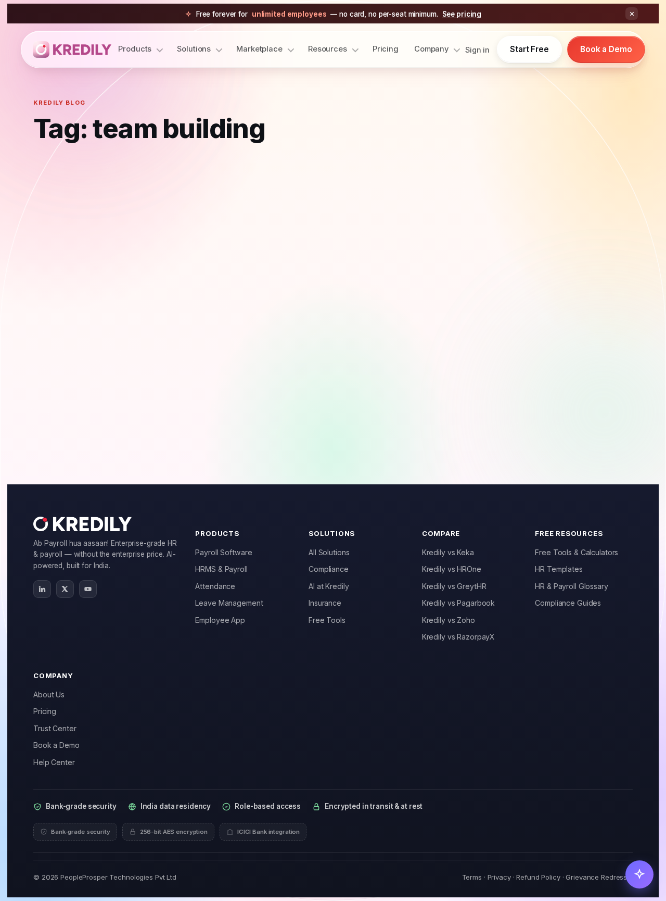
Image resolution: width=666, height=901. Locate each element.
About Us (49, 694)
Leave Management (229, 602)
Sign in (477, 49)
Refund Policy (538, 877)
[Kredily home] (72, 49)
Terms (472, 877)
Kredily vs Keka (448, 552)
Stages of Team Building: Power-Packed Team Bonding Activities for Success (123, 318)
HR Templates (559, 569)
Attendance (215, 586)
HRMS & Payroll (221, 569)
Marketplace (259, 49)
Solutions (194, 49)
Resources (327, 49)
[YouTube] (88, 589)
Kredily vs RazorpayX (458, 636)
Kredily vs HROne (451, 569)
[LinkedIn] (42, 589)
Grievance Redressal (599, 877)
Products (134, 49)
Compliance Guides (568, 602)
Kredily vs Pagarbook (458, 602)
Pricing (386, 49)
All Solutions (329, 552)
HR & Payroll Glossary (571, 586)
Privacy (499, 877)
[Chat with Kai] (639, 874)
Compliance (329, 569)
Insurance (325, 602)
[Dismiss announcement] (631, 13)
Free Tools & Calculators (576, 552)
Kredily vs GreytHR (454, 586)
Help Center (54, 762)
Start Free (529, 49)
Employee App (220, 620)
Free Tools (327, 620)
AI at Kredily (329, 586)
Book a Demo (606, 49)
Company (431, 49)
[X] (65, 589)
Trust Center (54, 728)
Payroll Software (223, 552)
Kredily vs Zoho (448, 620)
